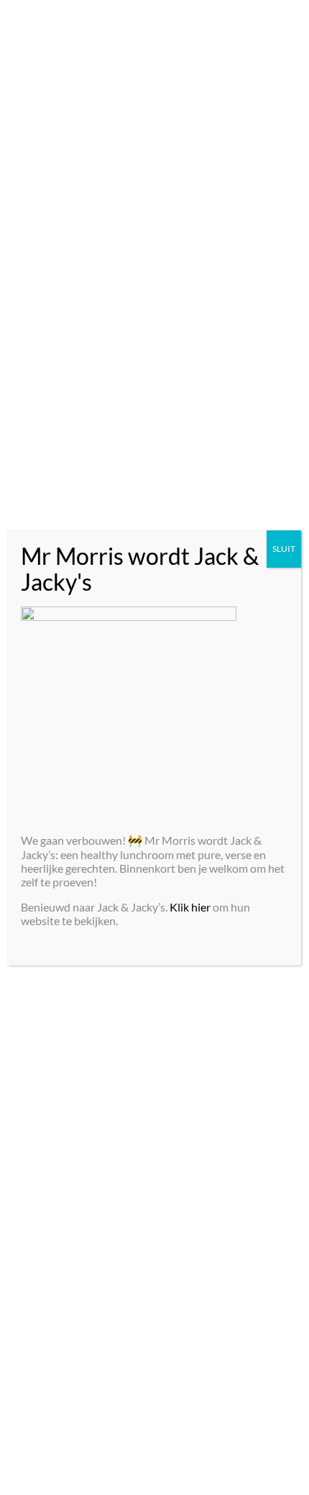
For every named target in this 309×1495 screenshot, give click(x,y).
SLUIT (283, 548)
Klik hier (190, 907)
